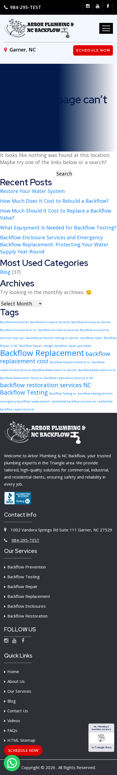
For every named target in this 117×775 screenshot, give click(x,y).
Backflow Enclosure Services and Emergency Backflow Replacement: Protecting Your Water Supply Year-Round (54, 244)
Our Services (19, 691)
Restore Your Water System (32, 191)
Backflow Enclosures (14, 322)
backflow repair (91, 338)
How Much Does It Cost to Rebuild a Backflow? (54, 201)
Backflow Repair (22, 586)
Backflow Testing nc (62, 393)
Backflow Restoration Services (21, 378)
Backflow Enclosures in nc (18, 330)
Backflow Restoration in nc (97, 370)
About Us (16, 681)
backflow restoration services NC (45, 385)
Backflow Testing (24, 392)
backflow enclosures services (58, 330)
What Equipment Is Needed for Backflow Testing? (58, 227)
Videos (13, 720)
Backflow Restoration (27, 616)
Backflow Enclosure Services (50, 322)
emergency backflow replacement (25, 401)
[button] (12, 763)
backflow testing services (95, 393)
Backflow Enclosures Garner (91, 322)
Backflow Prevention (26, 567)
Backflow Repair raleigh (36, 346)
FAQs (12, 730)
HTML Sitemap (21, 740)
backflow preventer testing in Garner (52, 338)
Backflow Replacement (42, 352)
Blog (5, 272)
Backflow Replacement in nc (70, 362)
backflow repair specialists (72, 346)
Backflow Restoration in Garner (54, 370)
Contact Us (17, 710)
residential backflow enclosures (73, 401)
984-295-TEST (25, 7)
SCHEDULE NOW (23, 750)
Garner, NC (22, 49)
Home (13, 671)
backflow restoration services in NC (69, 378)
